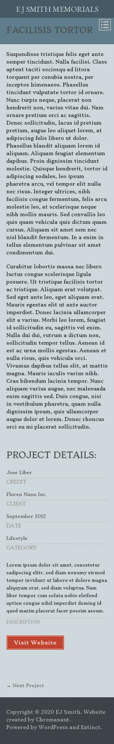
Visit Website (35, 642)
